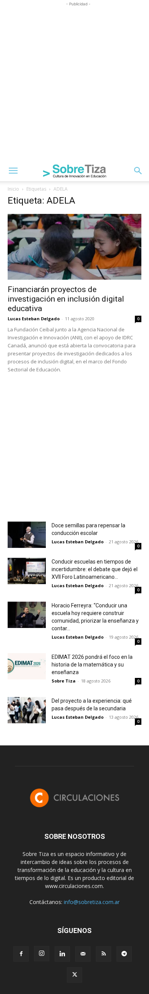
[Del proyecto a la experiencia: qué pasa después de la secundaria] (27, 710)
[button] (13, 171)
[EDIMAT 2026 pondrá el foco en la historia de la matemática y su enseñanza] (27, 666)
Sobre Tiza (64, 681)
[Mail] (83, 954)
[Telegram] (124, 954)
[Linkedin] (62, 954)
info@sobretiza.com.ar (92, 902)
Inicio (13, 189)
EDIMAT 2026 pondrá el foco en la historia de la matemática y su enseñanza (92, 664)
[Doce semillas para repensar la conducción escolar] (27, 535)
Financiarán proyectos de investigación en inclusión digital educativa (66, 299)
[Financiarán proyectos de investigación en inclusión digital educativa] (74, 247)
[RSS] (103, 954)
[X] (74, 975)
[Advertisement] (74, 82)
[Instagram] (41, 953)
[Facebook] (21, 954)
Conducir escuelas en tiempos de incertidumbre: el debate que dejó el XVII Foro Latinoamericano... (95, 569)
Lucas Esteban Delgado (34, 318)
